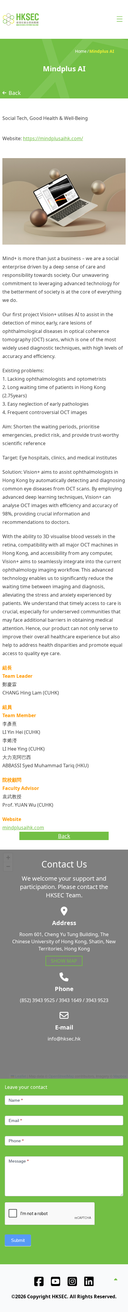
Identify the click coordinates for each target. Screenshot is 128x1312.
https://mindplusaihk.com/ (53, 138)
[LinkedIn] (89, 1281)
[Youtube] (55, 1281)
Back (15, 92)
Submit (18, 1240)
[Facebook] (39, 1281)
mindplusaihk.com (23, 827)
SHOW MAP (64, 961)
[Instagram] (72, 1281)
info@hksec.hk (64, 1038)
